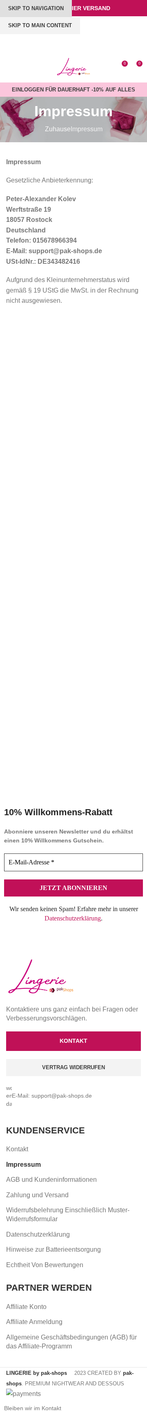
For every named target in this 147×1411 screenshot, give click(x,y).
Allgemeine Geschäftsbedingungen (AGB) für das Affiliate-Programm (71, 1342)
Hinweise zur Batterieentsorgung (53, 1249)
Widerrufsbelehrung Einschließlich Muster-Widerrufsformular (67, 1214)
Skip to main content (40, 25)
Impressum (23, 1164)
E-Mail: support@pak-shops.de (52, 1095)
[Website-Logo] (73, 66)
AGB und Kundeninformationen (51, 1179)
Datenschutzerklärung (73, 918)
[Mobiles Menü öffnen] (9, 67)
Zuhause (58, 129)
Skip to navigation (36, 8)
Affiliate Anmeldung (34, 1321)
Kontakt (17, 1149)
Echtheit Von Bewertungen (44, 1264)
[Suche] (23, 67)
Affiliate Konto (26, 1306)
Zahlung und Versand (37, 1195)
